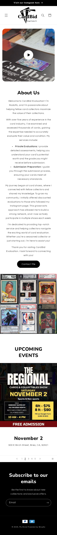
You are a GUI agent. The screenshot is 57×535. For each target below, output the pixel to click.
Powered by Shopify (36, 527)
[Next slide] (40, 458)
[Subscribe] (47, 502)
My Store (23, 527)
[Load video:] (28, 55)
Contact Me (28, 264)
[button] (6, 15)
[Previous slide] (17, 458)
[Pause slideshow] (54, 458)
